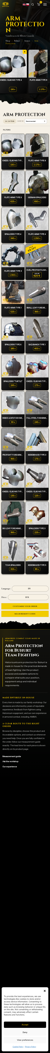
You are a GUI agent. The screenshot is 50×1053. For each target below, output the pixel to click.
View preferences (25, 1040)
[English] (24, 4)
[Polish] (27, 4)
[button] (44, 990)
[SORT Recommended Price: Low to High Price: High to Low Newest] (32, 121)
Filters (6, 130)
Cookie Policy (18, 1047)
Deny (25, 1032)
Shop (8, 40)
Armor (27, 40)
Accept (25, 1024)
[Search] (32, 4)
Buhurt (17, 40)
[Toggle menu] (45, 4)
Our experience (9, 766)
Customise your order (25, 606)
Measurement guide (24, 614)
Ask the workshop (10, 761)
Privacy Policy (30, 1047)
